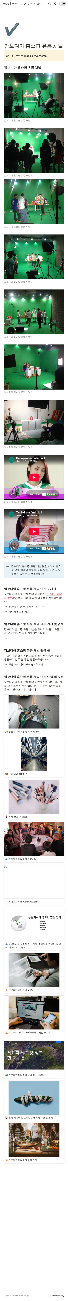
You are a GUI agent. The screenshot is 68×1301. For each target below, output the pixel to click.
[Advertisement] (34, 1295)
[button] (11, 4)
